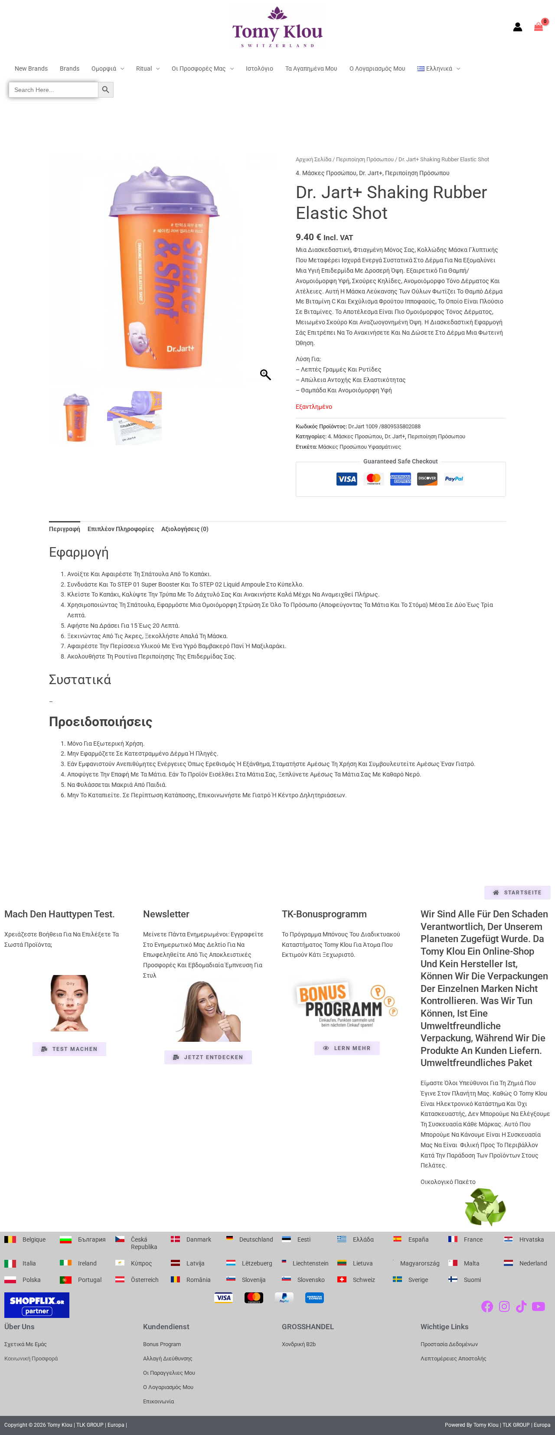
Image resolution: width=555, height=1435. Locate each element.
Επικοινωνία (158, 1401)
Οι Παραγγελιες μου (169, 1373)
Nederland (533, 1263)
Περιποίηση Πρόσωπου (365, 159)
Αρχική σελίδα (313, 159)
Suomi (472, 1279)
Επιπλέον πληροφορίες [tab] (121, 528)
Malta (472, 1263)
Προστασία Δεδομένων (449, 1344)
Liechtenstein (311, 1263)
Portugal (89, 1279)
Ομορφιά (103, 68)
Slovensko (311, 1279)
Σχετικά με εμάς (25, 1344)
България (92, 1239)
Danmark (198, 1239)
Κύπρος (141, 1263)
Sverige (418, 1279)
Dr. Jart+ (370, 173)
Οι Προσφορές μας (199, 68)
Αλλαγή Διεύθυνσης (168, 1358)
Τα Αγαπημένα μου (311, 68)
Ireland (87, 1263)
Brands (69, 68)
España (418, 1239)
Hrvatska (531, 1239)
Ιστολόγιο (259, 68)
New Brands (31, 68)
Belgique (34, 1239)
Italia (29, 1263)
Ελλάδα (363, 1239)
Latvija (195, 1263)
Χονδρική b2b (299, 1344)
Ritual (144, 68)
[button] (266, 275)
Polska (32, 1279)
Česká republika (144, 1243)
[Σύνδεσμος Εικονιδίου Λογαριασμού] (517, 27)
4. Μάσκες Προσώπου (326, 173)
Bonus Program (162, 1344)
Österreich (145, 1279)
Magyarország (420, 1263)
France (473, 1239)
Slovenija (254, 1279)
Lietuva (363, 1263)
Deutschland (256, 1239)
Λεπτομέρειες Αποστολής (453, 1358)
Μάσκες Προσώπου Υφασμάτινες (359, 447)
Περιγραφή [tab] (64, 528)
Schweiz (364, 1279)
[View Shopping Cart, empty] (538, 27)
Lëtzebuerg (257, 1263)
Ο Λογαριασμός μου (377, 68)
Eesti (303, 1239)
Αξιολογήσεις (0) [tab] (185, 528)
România (198, 1279)
